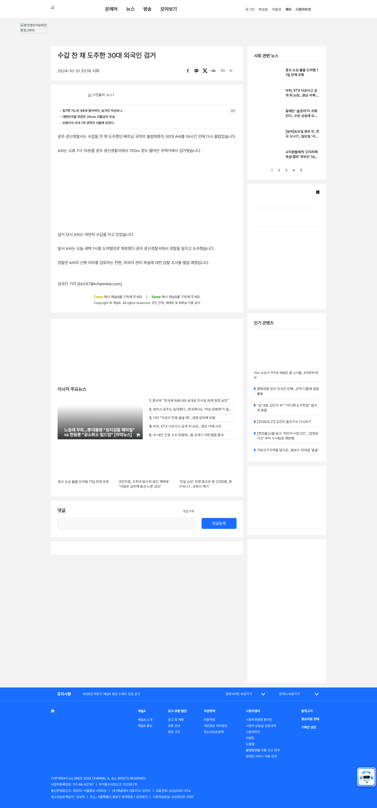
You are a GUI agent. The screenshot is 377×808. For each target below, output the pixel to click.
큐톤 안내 (174, 726)
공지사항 (64, 694)
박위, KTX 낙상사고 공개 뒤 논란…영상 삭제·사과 (302, 95)
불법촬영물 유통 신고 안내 (263, 750)
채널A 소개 (145, 720)
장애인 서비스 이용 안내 (261, 756)
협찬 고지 (174, 732)
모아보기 (168, 9)
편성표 (263, 9)
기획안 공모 (308, 727)
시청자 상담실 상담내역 (261, 726)
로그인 (250, 9)
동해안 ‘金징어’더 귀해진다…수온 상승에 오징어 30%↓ (301, 116)
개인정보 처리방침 (215, 726)
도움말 (250, 744)
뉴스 (130, 9)
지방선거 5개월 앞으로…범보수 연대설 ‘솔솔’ (288, 450)
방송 (147, 9)
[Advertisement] (286, 611)
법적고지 (307, 711)
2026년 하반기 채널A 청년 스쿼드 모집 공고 (111, 694)
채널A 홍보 (145, 726)
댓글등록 (219, 523)
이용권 (276, 9)
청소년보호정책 (214, 732)
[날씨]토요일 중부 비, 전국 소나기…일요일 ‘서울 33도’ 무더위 (302, 136)
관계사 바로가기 (289, 694)
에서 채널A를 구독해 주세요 (118, 297)
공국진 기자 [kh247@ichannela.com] (90, 283)
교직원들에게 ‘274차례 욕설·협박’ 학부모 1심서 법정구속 (302, 157)
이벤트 (250, 738)
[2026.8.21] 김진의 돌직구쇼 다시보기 (284, 422)
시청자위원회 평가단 (259, 720)
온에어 (111, 9)
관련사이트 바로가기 (239, 694)
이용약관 (209, 720)
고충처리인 (253, 732)
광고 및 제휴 (176, 720)
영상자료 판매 (310, 719)
